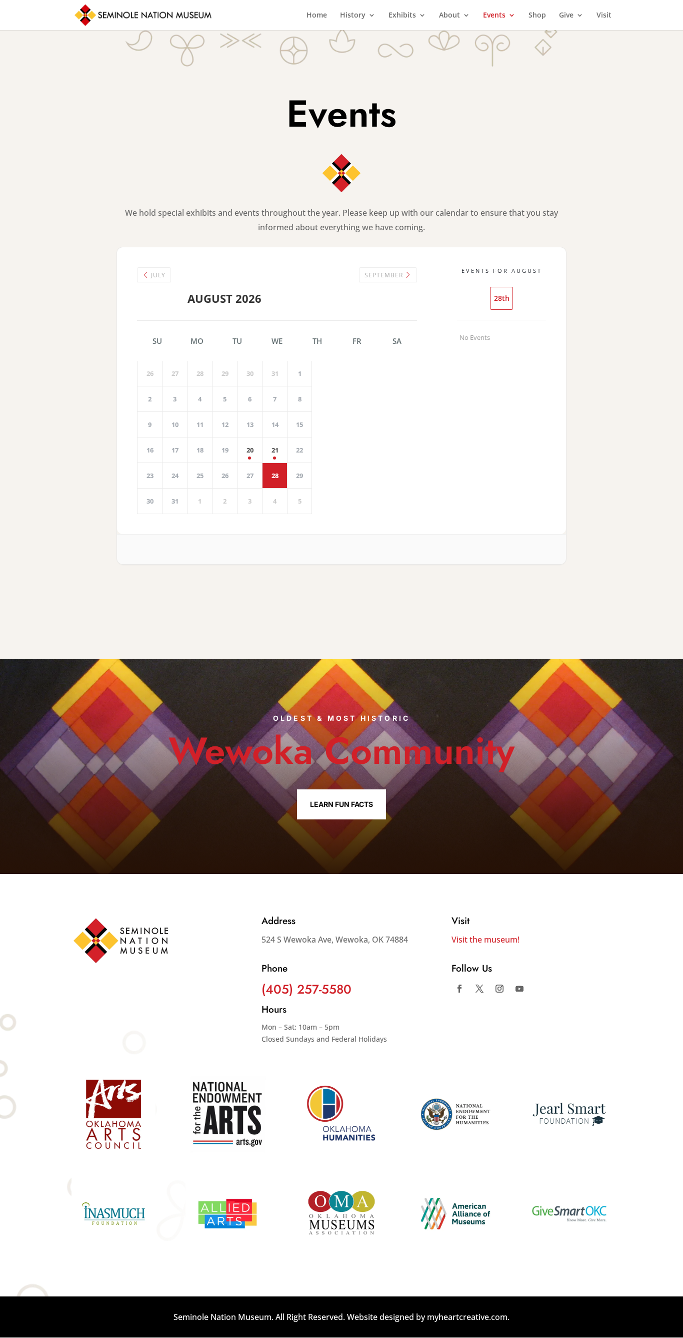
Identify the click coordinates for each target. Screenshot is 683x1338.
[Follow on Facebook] (460, 989)
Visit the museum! (486, 939)
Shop (537, 16)
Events (494, 16)
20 (250, 450)
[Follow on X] (480, 989)
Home (316, 16)
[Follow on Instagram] (500, 989)
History (353, 16)
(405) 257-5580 (307, 989)
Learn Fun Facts (341, 804)
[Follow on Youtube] (520, 989)
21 (275, 450)
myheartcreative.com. (468, 1316)
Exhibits (402, 16)
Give (566, 16)
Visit (604, 16)
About (449, 16)
